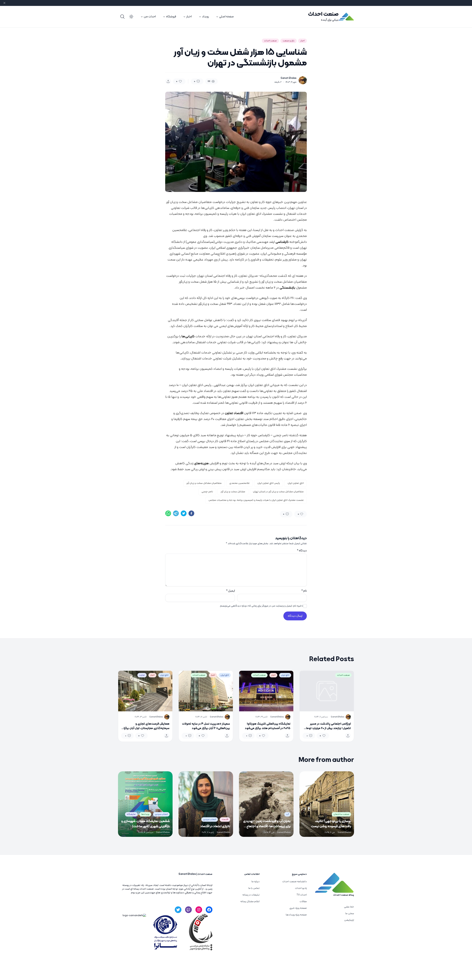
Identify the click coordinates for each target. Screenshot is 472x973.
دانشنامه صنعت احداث (294, 882)
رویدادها (145, 814)
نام (304, 591)
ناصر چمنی (207, 492)
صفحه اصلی (226, 16)
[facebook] (191, 513)
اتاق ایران (285, 675)
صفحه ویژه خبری (298, 908)
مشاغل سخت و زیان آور (233, 492)
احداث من (150, 16)
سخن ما (349, 913)
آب (287, 814)
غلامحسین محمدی (239, 483)
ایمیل (230, 591)
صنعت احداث (323, 14)
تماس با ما (254, 888)
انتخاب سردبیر (209, 819)
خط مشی (349, 907)
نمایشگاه (131, 814)
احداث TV (301, 895)
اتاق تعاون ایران (296, 483)
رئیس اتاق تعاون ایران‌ (268, 483)
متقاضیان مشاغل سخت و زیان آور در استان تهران (278, 492)
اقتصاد (225, 819)
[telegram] (176, 513)
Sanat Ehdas (288, 78)
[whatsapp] (168, 513)
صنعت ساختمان (341, 814)
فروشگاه (171, 16)
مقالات (303, 901)
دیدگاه (302, 550)
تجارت (142, 675)
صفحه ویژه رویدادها (296, 915)
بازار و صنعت (288, 40)
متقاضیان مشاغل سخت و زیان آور (204, 483)
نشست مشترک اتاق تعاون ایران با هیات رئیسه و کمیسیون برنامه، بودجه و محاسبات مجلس (256, 500)
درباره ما (255, 882)
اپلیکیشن (349, 920)
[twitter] (184, 513)
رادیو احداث (301, 888)
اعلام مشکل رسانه (250, 901)
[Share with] (168, 81)
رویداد (205, 16)
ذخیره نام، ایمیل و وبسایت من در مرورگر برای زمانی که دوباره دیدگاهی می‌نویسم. (261, 606)
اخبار (189, 16)
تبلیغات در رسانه (251, 895)
